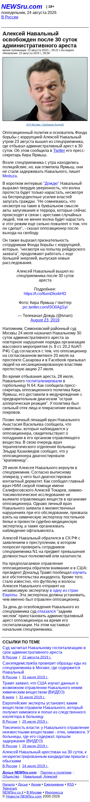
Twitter (59, 150)
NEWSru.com (21, 6)
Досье (23, 784)
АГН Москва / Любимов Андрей (45, 124)
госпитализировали (44, 381)
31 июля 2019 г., (35, 677)
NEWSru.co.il (12, 792)
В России (9, 17)
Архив (36, 784)
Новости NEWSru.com (24, 796)
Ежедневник (54, 784)
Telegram (9, 788)
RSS (70, 784)
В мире (8, 697)
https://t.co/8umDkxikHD (45, 294)
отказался (46, 611)
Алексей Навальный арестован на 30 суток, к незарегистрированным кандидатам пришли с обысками (45, 756)
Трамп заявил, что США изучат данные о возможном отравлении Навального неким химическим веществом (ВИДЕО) (42, 687)
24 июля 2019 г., (35, 766)
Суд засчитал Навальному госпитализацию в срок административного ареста (44, 650)
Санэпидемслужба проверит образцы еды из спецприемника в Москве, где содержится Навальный (44, 667)
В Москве (34, 792)
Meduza (9, 176)
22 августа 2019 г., (37, 657)
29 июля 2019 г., (35, 721)
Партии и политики (56, 772)
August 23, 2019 (45, 320)
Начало (8, 784)
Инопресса (54, 792)
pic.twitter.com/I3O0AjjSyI (45, 307)
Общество (10, 776)
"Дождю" (51, 183)
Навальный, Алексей (40, 776)
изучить (79, 572)
